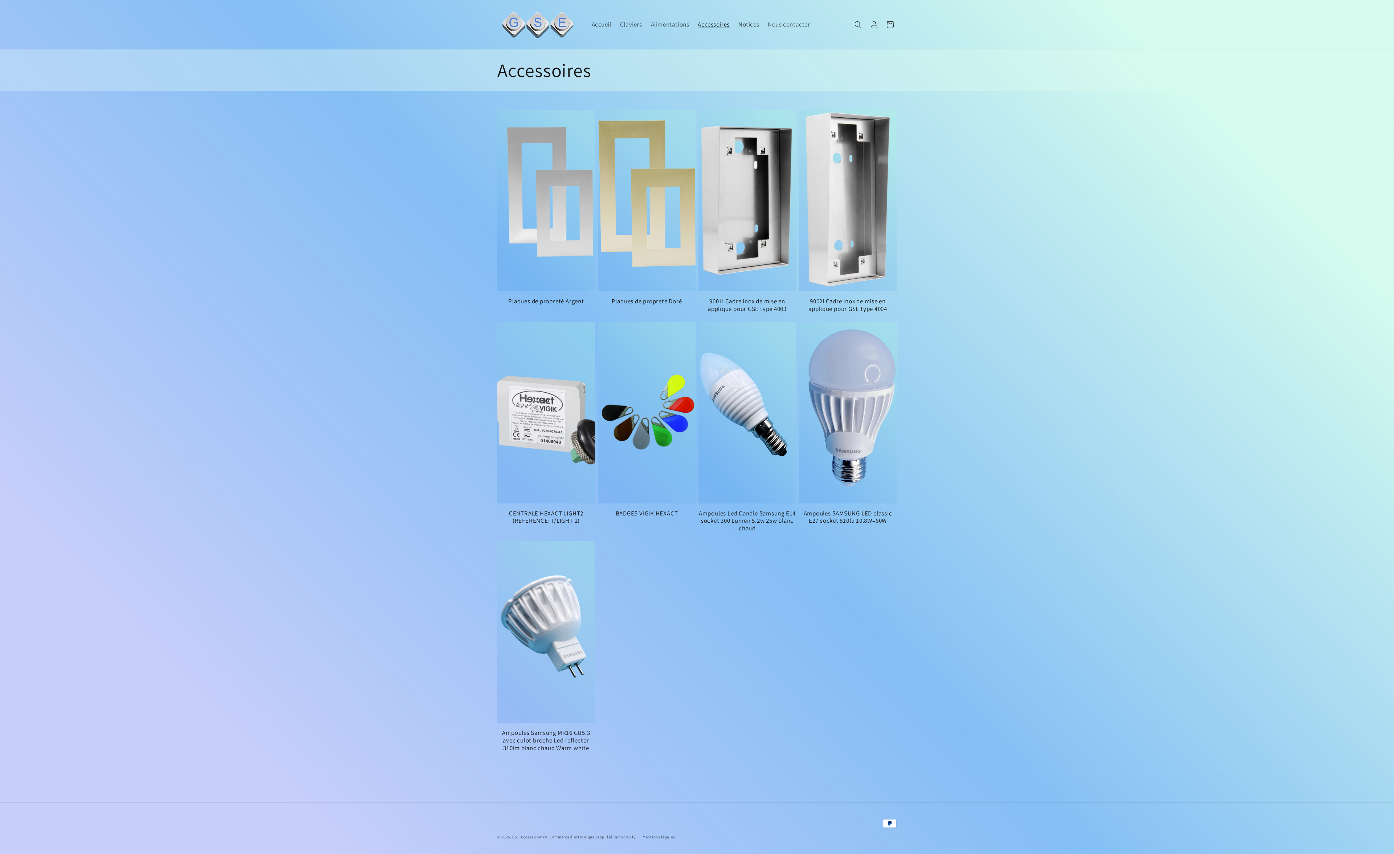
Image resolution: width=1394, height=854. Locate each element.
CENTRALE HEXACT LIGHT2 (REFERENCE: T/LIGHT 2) (546, 517)
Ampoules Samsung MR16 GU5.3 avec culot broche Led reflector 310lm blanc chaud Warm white (546, 740)
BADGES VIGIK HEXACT (647, 513)
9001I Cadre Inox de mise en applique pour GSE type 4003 (747, 305)
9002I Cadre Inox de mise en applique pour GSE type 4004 (847, 305)
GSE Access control (530, 836)
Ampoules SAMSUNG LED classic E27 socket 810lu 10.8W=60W (848, 517)
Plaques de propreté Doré (647, 301)
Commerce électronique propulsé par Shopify (592, 836)
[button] (858, 25)
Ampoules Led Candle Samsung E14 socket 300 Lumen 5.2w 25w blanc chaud (747, 521)
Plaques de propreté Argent (546, 301)
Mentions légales (659, 836)
